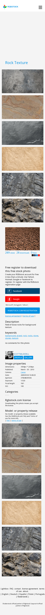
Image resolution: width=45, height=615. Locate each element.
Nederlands (23, 596)
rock (25, 335)
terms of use (16, 420)
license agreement (30, 588)
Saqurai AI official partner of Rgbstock (29, 605)
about (25, 591)
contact (17, 588)
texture (15, 338)
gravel (19, 335)
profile (18, 357)
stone (35, 335)
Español (22, 594)
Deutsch (13, 594)
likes (35, 253)
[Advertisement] (22, 35)
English (5, 594)
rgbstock (13, 7)
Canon (23, 372)
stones (8, 338)
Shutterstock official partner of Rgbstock (16, 604)
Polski (30, 594)
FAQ (8, 420)
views (12, 253)
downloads (24, 253)
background (10, 335)
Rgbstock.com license (18, 400)
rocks (30, 335)
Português (40, 594)
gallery (28, 357)
